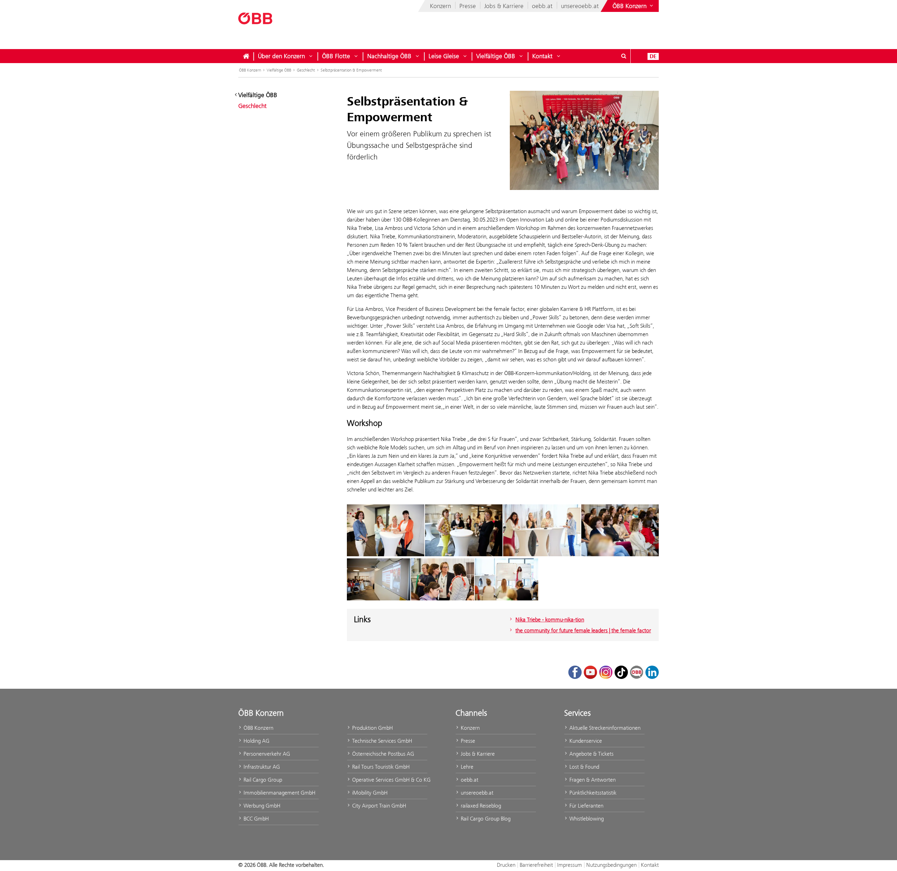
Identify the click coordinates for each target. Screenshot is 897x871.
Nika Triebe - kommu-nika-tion (549, 619)
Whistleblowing (586, 818)
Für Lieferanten (585, 805)
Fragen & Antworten (592, 779)
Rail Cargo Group (262, 779)
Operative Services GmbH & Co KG (389, 779)
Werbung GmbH (261, 805)
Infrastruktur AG (261, 766)
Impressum (569, 865)
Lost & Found (583, 766)
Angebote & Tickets (591, 753)
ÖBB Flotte (336, 56)
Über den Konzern (281, 56)
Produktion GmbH (372, 727)
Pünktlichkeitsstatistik (592, 792)
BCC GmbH (255, 818)
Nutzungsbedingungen (611, 865)
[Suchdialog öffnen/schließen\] (624, 56)
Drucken (506, 865)
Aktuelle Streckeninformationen (604, 727)
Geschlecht (306, 70)
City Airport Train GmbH (378, 805)
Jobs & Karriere (503, 5)
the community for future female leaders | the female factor (583, 630)
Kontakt (542, 56)
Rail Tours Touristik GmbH (380, 766)
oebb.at (542, 5)
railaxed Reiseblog (480, 805)
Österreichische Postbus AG (382, 753)
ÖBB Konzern (250, 70)
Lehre (466, 766)
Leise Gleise (444, 56)
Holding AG (255, 740)
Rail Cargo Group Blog (485, 818)
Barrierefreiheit (536, 865)
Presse (467, 5)
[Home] (246, 56)
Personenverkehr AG (266, 753)
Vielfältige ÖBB (495, 56)
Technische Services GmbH (381, 740)
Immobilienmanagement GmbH (278, 792)
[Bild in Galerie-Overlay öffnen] (385, 530)
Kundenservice (585, 740)
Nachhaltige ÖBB (389, 56)
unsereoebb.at (580, 5)
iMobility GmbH (369, 792)
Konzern (440, 5)
